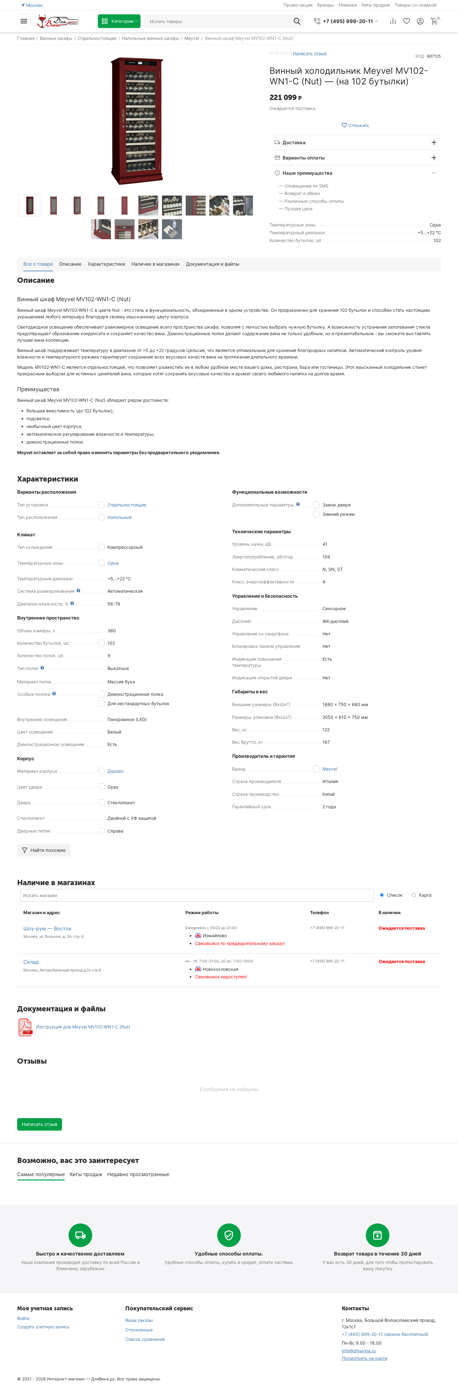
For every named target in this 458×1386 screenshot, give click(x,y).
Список (394, 895)
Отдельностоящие (126, 504)
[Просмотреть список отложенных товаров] (407, 21)
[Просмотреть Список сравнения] (393, 21)
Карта (425, 895)
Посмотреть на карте (364, 1358)
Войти (23, 1318)
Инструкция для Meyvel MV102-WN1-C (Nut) (83, 1026)
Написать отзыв (310, 53)
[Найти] (297, 21)
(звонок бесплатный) (385, 1334)
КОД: (420, 56)
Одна (113, 563)
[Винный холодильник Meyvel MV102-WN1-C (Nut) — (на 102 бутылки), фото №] (137, 121)
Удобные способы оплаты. (229, 1254)
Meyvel (329, 768)
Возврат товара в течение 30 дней (377, 1254)
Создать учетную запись (43, 1326)
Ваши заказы (139, 1320)
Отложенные (139, 1329)
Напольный (119, 517)
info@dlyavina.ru (359, 1350)
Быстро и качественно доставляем (80, 1254)
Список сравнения (145, 1339)
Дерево (115, 771)
